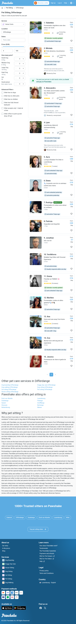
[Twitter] (45, 608)
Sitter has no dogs (10, 92)
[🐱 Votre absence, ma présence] (51, 60)
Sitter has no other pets (11, 96)
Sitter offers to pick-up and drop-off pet (13, 115)
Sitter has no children (11, 99)
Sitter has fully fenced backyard (11, 104)
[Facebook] (40, 608)
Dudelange (4, 401)
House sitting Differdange (9, 392)
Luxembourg (41, 398)
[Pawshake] (7, 3)
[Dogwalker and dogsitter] (51, 225)
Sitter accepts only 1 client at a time (13, 109)
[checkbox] (2, 92)
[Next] (55, 374)
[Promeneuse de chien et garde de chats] (51, 361)
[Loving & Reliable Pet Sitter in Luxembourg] (51, 165)
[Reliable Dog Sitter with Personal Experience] (51, 262)
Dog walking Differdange (9, 387)
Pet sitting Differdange (44, 389)
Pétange (40, 401)
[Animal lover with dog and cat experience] (51, 343)
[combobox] (13, 24)
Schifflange (40, 403)
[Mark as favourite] (71, 41)
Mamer (39, 407)
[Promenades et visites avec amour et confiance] (51, 208)
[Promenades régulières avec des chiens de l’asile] (51, 32)
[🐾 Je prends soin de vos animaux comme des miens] (51, 188)
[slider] (2, 46)
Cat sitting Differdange (8, 389)
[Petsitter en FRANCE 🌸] (51, 283)
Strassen (4, 405)
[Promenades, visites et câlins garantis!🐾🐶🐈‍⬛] (51, 303)
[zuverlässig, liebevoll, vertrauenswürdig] (51, 136)
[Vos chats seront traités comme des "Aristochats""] (51, 101)
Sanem (3, 403)
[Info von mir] (51, 242)
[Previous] (47, 374)
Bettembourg (5, 407)
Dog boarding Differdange (9, 385)
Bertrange (40, 405)
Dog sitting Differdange (45, 387)
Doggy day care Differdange (46, 385)
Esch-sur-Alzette (7, 398)
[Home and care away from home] (51, 323)
